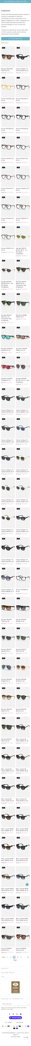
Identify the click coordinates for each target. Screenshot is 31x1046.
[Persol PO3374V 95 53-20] (23, 116)
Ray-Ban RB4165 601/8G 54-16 (21, 620)
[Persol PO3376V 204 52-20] (8, 86)
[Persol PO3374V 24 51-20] (8, 146)
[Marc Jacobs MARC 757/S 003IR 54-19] (23, 906)
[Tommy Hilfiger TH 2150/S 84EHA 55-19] (23, 458)
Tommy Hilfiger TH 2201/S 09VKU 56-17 (22, 441)
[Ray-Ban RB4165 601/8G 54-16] (23, 607)
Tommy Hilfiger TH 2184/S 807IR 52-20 (7, 411)
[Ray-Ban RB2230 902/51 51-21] (8, 697)
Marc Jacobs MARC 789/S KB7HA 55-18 (7, 889)
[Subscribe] (29, 1004)
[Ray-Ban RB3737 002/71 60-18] (23, 637)
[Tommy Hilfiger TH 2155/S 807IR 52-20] (8, 547)
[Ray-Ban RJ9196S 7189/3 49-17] (23, 303)
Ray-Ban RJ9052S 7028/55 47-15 (7, 349)
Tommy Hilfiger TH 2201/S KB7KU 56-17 (7, 471)
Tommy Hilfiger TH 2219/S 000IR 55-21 (7, 530)
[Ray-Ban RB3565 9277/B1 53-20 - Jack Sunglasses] (23, 366)
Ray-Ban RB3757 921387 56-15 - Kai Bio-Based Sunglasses (7, 284)
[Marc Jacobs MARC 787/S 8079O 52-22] (8, 906)
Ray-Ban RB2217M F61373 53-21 (7, 69)
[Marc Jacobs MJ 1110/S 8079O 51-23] (23, 786)
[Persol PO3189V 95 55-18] (23, 577)
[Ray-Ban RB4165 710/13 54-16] (8, 607)
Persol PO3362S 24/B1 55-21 (6, 949)
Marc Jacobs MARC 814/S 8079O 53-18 (22, 829)
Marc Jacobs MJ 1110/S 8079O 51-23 (22, 800)
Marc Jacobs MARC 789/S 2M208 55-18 (22, 889)
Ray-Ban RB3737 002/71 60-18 (21, 650)
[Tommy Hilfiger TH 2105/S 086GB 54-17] (8, 577)
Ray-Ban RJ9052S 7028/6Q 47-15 (7, 379)
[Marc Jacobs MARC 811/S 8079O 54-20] (23, 846)
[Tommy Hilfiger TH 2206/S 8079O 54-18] (23, 547)
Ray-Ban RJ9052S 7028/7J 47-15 (21, 349)
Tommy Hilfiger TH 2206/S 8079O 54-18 (22, 560)
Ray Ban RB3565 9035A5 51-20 (21, 680)
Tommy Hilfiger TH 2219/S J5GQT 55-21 (22, 500)
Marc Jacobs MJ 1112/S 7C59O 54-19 (7, 800)
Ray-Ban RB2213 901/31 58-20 (6, 740)
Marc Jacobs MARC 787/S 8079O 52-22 (7, 919)
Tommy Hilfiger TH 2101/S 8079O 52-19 (22, 69)
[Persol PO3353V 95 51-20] (8, 206)
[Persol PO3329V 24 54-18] (23, 206)
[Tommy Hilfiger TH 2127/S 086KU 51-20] (8, 428)
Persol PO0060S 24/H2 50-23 (21, 949)
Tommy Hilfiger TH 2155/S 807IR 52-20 (7, 560)
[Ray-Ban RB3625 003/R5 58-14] (8, 667)
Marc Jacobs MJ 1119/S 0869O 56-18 (22, 770)
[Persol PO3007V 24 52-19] (8, 236)
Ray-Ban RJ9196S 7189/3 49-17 (21, 316)
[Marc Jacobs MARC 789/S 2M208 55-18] (23, 876)
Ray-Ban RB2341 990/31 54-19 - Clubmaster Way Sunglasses (21, 284)
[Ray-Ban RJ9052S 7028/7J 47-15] (23, 336)
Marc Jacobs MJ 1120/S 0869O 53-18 (7, 770)
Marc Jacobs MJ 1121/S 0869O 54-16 (22, 740)
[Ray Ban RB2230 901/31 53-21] (23, 697)
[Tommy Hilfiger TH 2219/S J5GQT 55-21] (23, 487)
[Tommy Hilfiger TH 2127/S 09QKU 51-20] (23, 398)
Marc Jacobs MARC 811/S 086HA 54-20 (7, 859)
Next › (15, 960)
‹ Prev (3, 957)
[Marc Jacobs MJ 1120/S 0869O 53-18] (8, 757)
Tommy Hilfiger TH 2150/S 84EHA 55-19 (22, 471)
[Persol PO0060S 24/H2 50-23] (23, 936)
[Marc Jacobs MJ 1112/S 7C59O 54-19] (8, 786)
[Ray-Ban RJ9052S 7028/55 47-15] (8, 336)
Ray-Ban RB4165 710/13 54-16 (6, 620)
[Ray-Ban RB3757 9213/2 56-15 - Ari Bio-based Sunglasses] (23, 236)
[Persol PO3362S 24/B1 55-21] (8, 936)
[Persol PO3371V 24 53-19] (8, 176)
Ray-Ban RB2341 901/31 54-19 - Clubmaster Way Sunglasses (6, 317)
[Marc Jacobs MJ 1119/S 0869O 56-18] (23, 757)
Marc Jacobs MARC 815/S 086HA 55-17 (7, 829)
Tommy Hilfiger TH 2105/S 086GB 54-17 (7, 590)
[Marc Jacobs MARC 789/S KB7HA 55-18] (8, 876)
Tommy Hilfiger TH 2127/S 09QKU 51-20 (22, 411)
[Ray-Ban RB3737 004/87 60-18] (8, 637)
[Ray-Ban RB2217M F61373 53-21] (8, 56)
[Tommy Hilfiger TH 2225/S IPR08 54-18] (23, 517)
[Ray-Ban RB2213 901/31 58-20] (8, 727)
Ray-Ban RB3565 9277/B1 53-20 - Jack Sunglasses (22, 380)
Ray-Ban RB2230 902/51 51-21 (6, 710)
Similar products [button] (27, 884)
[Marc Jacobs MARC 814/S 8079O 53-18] (23, 816)
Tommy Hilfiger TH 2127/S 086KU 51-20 (7, 441)
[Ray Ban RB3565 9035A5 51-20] (23, 667)
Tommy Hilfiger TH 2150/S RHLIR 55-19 (7, 500)
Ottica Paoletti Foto (10, 1032)
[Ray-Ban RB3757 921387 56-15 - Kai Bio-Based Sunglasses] (8, 269)
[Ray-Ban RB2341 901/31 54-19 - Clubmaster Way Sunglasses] (8, 303)
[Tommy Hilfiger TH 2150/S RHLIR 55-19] (8, 487)
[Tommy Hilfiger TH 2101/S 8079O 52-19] (23, 56)
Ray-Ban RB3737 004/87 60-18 (6, 650)
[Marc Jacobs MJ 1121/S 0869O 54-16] (23, 727)
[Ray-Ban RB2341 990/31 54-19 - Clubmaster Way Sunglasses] (23, 269)
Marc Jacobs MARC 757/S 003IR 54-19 (22, 919)
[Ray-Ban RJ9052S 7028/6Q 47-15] (8, 366)
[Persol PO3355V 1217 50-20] (23, 176)
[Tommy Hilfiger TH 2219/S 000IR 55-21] (8, 517)
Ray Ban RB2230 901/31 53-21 (21, 710)
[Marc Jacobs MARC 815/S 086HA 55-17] (8, 816)
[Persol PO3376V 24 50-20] (23, 86)
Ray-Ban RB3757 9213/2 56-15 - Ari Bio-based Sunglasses (21, 251)
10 (28, 957)
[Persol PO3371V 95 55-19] (23, 146)
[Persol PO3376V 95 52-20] (8, 116)
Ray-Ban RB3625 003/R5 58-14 (6, 680)
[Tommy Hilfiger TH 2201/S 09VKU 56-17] (23, 428)
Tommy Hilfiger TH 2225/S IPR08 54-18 (22, 530)
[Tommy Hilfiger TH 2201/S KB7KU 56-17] (8, 458)
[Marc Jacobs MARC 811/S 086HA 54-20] (8, 846)
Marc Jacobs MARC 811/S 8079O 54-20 (22, 859)
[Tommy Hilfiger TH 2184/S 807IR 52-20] (8, 398)
